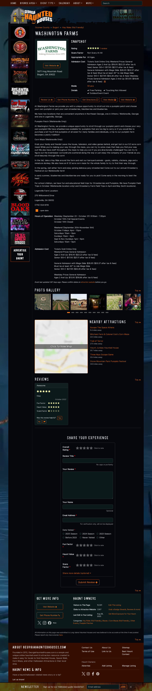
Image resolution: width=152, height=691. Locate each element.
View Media (108, 100)
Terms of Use (88, 651)
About (77, 3)
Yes (59, 418)
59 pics (90, 86)
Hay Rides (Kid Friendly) (73, 27)
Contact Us (87, 647)
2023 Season (105, 534)
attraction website (88, 282)
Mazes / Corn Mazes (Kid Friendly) (115, 621)
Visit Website (51, 65)
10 (107, 312)
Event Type (46, 3)
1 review (103, 48)
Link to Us (106, 651)
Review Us (46, 100)
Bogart (56, 27)
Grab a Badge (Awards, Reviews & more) (124, 609)
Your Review (69, 469)
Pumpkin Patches (86, 623)
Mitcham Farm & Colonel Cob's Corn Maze (109, 334)
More (89, 3)
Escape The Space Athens (102, 327)
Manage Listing (129, 666)
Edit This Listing (115, 605)
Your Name (68, 502)
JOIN (123, 687)
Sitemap (126, 647)
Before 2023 (71, 537)
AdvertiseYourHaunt (20, 254)
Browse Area (27, 3)
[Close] (130, 687)
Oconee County (42, 27)
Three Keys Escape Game (101, 354)
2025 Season (71, 534)
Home (13, 3)
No (39, 422)
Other (102, 537)
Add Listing (107, 666)
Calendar (64, 3)
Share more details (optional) (76, 573)
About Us (106, 647)
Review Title (69, 456)
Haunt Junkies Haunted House (104, 348)
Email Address (70, 515)
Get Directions (89, 100)
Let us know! (18, 679)
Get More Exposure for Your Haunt (122, 614)
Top (137, 290)
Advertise (86, 666)
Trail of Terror (96, 341)
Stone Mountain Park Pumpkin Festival (108, 361)
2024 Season (88, 534)
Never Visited (88, 537)
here (60, 635)
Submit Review (86, 582)
